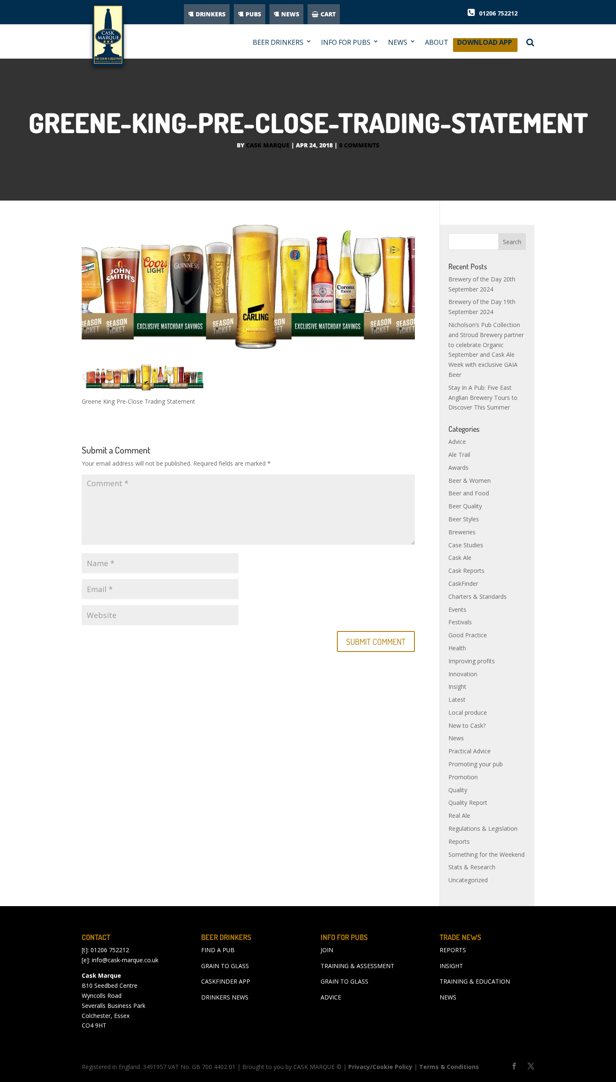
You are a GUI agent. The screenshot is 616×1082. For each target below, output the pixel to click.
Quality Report (467, 802)
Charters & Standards (477, 596)
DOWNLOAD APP (484, 44)
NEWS (290, 14)
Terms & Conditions (449, 1067)
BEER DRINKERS (278, 42)
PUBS (253, 14)
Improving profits (471, 661)
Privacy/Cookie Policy (380, 1067)
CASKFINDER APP (225, 981)
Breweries (462, 532)
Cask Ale (459, 558)
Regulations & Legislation (483, 828)
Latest (457, 699)
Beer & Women (469, 480)
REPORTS (453, 950)
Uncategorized (468, 880)
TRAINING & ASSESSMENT (357, 966)
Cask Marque (268, 145)
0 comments (359, 145)
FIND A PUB (218, 950)
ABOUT (436, 42)
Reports (459, 841)
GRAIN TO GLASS (225, 966)
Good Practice (467, 635)
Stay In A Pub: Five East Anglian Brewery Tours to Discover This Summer (483, 398)
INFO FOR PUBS (345, 42)
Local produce (467, 712)
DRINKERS (210, 14)
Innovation (462, 674)
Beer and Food (468, 493)
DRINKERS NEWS (224, 997)
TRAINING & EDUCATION (475, 981)
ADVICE (331, 997)
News (456, 738)
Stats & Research (471, 867)
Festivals (460, 622)
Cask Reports (466, 570)
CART (328, 14)
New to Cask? (467, 725)
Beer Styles (463, 519)
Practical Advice (469, 751)
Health (457, 648)
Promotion (463, 777)
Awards (458, 467)
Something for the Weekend (486, 854)
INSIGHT (451, 966)
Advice (457, 442)
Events (457, 609)
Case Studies (465, 545)
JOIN (327, 950)
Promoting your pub (475, 764)
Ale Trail (459, 455)
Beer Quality (465, 506)
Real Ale (459, 815)
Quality (457, 790)
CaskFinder (463, 583)
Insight (457, 686)
